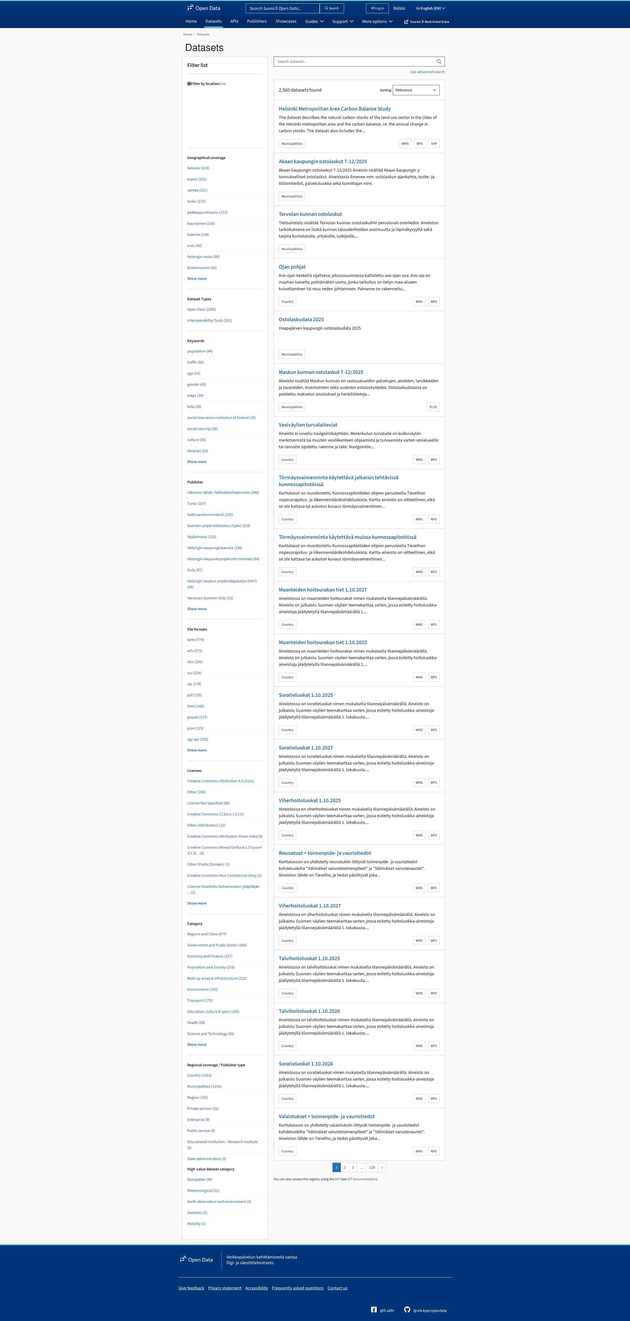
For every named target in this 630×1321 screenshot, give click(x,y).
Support (340, 21)
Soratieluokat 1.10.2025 (306, 695)
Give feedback (191, 1288)
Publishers (257, 21)
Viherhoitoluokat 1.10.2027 (310, 906)
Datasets (213, 21)
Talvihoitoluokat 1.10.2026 (309, 1011)
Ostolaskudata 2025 (301, 319)
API (337, 1179)
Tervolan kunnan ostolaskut (310, 214)
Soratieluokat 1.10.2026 (306, 1064)
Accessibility (256, 1288)
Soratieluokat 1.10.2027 (306, 748)
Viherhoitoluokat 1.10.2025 (310, 800)
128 (372, 1167)
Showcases (286, 21)
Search (333, 8)
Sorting (385, 90)
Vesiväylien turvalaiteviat (308, 425)
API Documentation (361, 1179)
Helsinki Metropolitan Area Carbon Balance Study (335, 109)
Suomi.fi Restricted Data (429, 21)
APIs (234, 21)
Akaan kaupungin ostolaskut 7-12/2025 (323, 161)
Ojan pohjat (292, 267)
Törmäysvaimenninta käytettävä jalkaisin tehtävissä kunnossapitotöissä (338, 481)
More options (375, 21)
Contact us (337, 1288)
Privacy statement (224, 1288)
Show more (196, 278)
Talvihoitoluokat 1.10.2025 (309, 958)
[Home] (203, 8)
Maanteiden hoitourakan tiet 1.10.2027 (323, 590)
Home (191, 21)
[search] (439, 61)
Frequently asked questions (298, 1288)
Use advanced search (427, 72)
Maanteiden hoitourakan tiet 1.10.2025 (323, 642)
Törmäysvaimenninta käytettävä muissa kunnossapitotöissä (347, 537)
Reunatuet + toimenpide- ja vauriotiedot (325, 853)
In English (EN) (429, 8)
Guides (312, 21)
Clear (223, 83)
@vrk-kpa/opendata (430, 1310)
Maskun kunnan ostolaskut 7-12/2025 (321, 372)
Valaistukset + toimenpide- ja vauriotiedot (327, 1116)
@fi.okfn (386, 1310)
